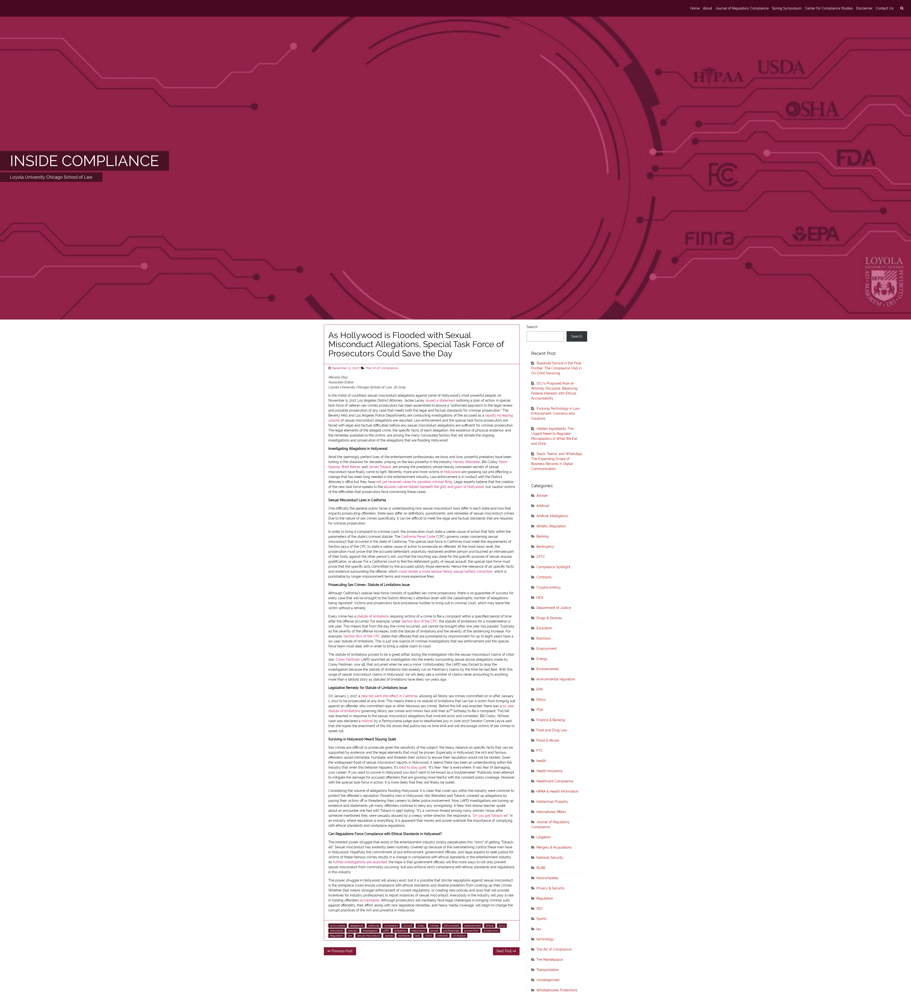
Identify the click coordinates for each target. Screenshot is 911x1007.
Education (544, 628)
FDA (539, 710)
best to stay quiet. (413, 767)
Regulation (336, 935)
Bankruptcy (545, 546)
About (707, 8)
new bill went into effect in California (389, 696)
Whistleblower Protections (556, 990)
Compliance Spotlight (553, 567)
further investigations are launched (360, 862)
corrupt (407, 925)
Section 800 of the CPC (362, 636)
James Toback (380, 467)
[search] (902, 8)
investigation (370, 930)
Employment (546, 648)
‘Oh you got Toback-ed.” (490, 815)
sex (350, 935)
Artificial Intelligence (552, 516)
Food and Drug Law (551, 730)
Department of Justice (553, 608)
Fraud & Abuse (547, 740)
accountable (369, 900)
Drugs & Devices (549, 618)
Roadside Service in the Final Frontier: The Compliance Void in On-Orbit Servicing (556, 368)
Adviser (542, 495)
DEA (539, 597)
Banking (542, 536)
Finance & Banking (550, 720)
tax (538, 929)
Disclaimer (864, 8)
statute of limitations (373, 616)
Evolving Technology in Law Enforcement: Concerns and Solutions (555, 413)
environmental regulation (555, 679)
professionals (451, 930)
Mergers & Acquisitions (554, 847)
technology (545, 939)
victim (428, 935)
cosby (421, 925)
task (417, 935)
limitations (400, 930)
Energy (542, 659)
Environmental (547, 669)
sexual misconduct (368, 935)
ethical (490, 925)
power (434, 930)
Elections (543, 638)
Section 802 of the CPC (419, 621)
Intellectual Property (552, 801)
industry (353, 930)
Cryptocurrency (548, 587)
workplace (459, 935)
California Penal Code (418, 536)
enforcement (451, 925)
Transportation (547, 970)
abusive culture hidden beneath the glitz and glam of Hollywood (434, 487)
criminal (434, 925)
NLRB (540, 868)
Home (695, 8)
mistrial (367, 721)
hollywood (336, 930)
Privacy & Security (550, 888)
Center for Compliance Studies (829, 8)
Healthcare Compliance (554, 781)
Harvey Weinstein (466, 462)
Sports (541, 919)
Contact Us (884, 8)
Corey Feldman (348, 659)
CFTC (540, 557)
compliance (391, 925)
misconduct (418, 930)
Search (532, 327)
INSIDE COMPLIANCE (84, 160)
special (389, 935)
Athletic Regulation (551, 526)
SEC (539, 908)
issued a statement (440, 400)
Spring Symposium (787, 8)
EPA (539, 689)
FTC (539, 750)
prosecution (471, 930)
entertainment (472, 925)
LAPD (386, 930)
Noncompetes (547, 878)
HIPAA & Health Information (557, 791)
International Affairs (551, 812)
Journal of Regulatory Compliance (742, 8)
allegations (356, 925)
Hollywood (452, 472)
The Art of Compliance (381, 368)
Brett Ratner (351, 467)
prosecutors (491, 930)
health (541, 761)
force (502, 925)
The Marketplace (549, 959)
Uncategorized (547, 980)
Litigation (543, 837)
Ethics (541, 699)
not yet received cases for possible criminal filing (414, 482)
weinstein (442, 935)
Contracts (544, 577)
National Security (549, 857)
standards (404, 935)
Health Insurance (549, 771)
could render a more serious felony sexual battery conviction (445, 571)
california (373, 925)
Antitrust (542, 506)
